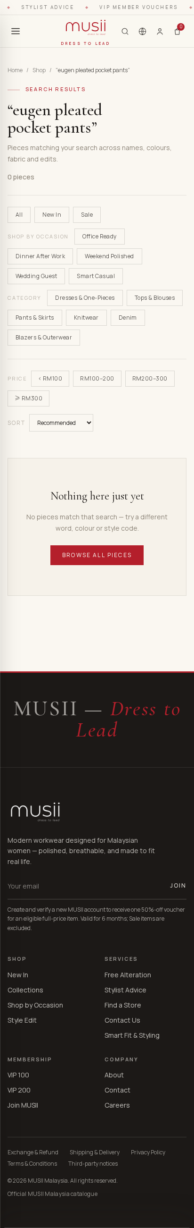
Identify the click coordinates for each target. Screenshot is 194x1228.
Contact (117, 1089)
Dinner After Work (40, 256)
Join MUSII (23, 1105)
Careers (117, 1105)
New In (51, 215)
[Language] (142, 31)
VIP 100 (18, 1074)
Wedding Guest (36, 276)
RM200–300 (150, 378)
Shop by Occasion (35, 1004)
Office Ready (99, 236)
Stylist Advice (125, 989)
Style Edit (22, 1020)
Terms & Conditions (32, 1164)
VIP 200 (19, 1089)
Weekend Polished (109, 256)
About (114, 1074)
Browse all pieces (97, 555)
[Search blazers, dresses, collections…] (125, 31)
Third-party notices (93, 1164)
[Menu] (16, 31)
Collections (25, 989)
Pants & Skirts (35, 317)
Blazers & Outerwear (44, 337)
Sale (87, 215)
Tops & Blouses (155, 298)
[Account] (160, 31)
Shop (39, 70)
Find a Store (123, 1004)
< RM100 (50, 378)
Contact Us (122, 1020)
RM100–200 (97, 378)
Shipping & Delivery (95, 1152)
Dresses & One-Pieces (85, 298)
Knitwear (86, 317)
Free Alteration (128, 974)
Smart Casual (96, 276)
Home (15, 70)
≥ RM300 (28, 398)
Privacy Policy (148, 1152)
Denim (128, 317)
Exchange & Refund (33, 1152)
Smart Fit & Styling (132, 1035)
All (19, 215)
